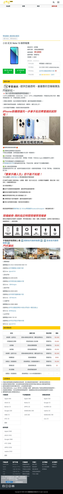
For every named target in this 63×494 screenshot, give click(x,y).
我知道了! (9, 482)
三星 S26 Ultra (16, 469)
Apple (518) (8, 431)
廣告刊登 (44, 464)
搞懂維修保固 (25, 464)
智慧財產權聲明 (36, 471)
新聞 (23, 6)
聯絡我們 (34, 466)
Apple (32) (47, 398)
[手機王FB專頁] (3, 486)
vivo (4, 471)
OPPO (4, 469)
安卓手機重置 (25, 471)
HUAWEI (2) (47, 406)
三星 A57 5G (16, 471)
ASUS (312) (8, 435)
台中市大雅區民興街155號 (47, 71)
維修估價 (54, 6)
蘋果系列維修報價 (32, 240)
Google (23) (8, 411)
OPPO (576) (8, 447)
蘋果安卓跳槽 (25, 474)
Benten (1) (8, 406)
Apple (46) (27, 398)
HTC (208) (8, 443)
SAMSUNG (6, 464)
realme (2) (47, 411)
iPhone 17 (15, 464)
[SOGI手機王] (8, 2)
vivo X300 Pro (16, 474)
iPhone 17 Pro (16, 466)
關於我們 (34, 464)
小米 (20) (27, 415)
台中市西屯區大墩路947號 (16, 281)
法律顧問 (54, 464)
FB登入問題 (35, 474)
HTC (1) (7, 419)
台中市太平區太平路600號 (16, 320)
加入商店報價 (45, 466)
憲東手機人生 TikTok (19, 208)
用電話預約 (21, 71)
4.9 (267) (46, 74)
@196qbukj (12, 311)
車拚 (38, 6)
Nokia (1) (27, 402)
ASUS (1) (7, 402)
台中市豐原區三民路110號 (15, 268)
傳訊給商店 (13, 38)
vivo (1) (46, 419)
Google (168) (9, 439)
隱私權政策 (35, 469)
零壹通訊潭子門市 (9, 163)
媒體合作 (54, 466)
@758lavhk (12, 297)
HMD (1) (7, 415)
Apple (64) (8, 398)
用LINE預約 (9, 71)
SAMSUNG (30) (29, 411)
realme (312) (8, 451)
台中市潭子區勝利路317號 (16, 294)
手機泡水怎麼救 (26, 469)
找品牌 (8, 6)
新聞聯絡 (44, 469)
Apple (4, 466)
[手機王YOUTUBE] (6, 486)
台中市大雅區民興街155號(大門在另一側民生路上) (23, 307)
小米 (4, 474)
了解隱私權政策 (19, 482)
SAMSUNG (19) (48, 415)
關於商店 (6, 38)
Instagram (41, 208)
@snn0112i (12, 271)
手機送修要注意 (26, 466)
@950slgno (13, 284)
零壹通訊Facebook (32, 208)
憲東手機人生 (15, 177)
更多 (6, 423)
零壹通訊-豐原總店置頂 (11, 36)
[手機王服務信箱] (13, 486)
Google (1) (47, 402)
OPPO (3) (27, 406)
